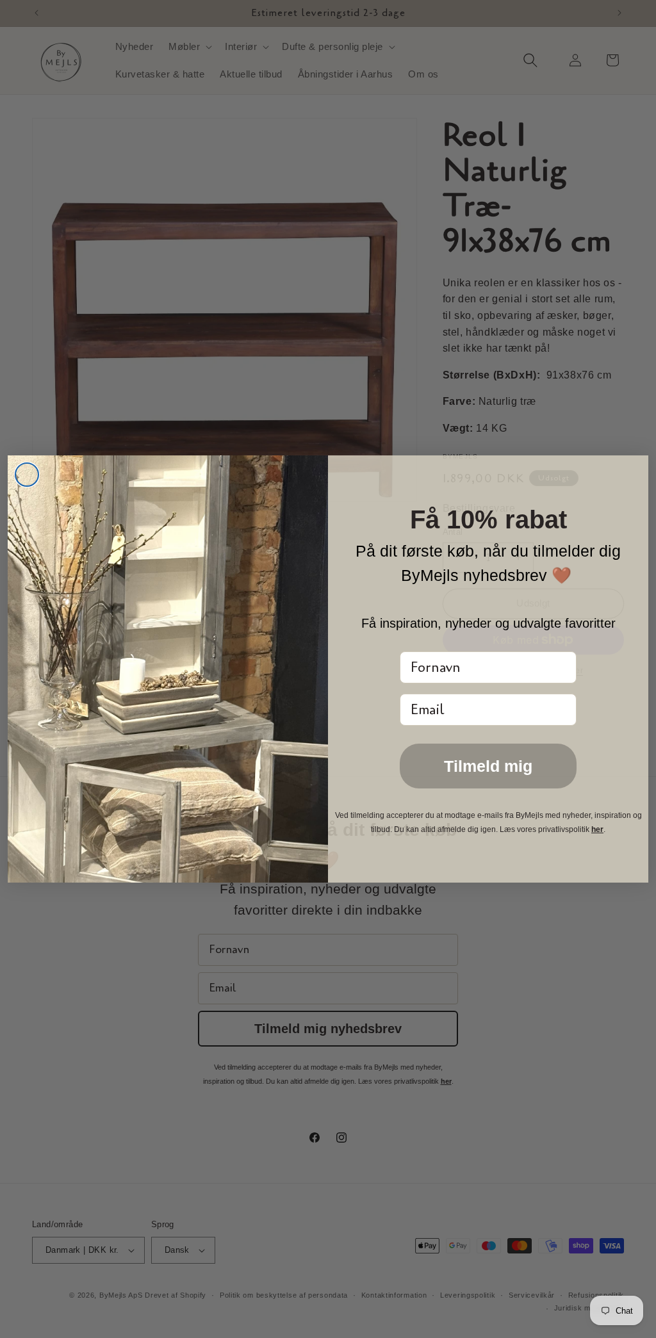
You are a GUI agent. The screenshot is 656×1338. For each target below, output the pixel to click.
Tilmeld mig (488, 766)
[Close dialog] (26, 474)
